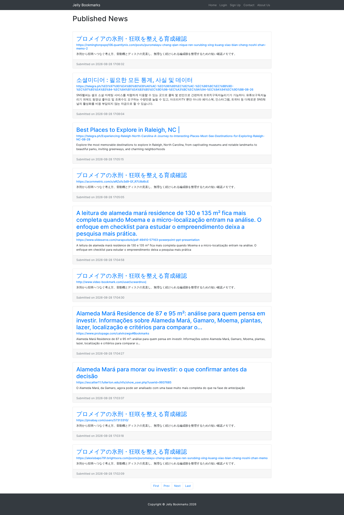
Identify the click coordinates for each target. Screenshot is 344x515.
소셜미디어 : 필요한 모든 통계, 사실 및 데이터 (134, 79)
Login (223, 5)
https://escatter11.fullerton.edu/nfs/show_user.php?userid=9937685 (123, 382)
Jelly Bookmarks (86, 5)
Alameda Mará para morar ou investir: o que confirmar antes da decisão (161, 373)
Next (177, 486)
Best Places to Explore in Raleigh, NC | (128, 129)
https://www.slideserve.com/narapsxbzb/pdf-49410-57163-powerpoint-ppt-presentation (138, 240)
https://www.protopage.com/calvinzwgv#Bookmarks (112, 333)
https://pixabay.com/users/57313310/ (102, 420)
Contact (248, 5)
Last (188, 486)
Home (213, 5)
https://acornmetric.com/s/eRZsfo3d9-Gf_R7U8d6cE (112, 181)
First (156, 486)
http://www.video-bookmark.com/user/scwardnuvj (111, 282)
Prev (167, 486)
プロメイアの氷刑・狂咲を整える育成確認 (131, 38)
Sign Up (235, 5)
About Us (263, 5)
